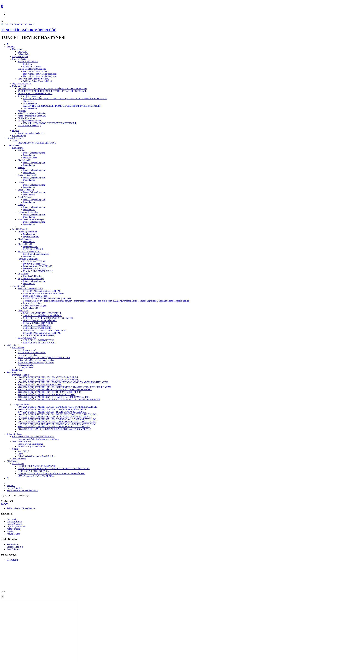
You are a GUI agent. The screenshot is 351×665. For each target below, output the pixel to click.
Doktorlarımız (29, 155)
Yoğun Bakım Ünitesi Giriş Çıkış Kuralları (36, 360)
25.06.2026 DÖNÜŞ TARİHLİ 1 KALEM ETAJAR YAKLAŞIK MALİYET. (52, 409)
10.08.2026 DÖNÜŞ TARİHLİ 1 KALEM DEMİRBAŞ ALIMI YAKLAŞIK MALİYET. (57, 407)
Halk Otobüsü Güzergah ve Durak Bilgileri (36, 456)
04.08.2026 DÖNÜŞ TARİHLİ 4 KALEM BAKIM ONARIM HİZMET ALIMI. (53, 397)
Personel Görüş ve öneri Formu (31, 446)
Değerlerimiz (23, 54)
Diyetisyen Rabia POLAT (34, 269)
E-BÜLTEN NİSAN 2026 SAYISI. (33, 471)
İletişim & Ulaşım (14, 434)
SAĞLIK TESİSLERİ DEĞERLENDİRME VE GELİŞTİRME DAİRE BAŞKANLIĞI (62, 106)
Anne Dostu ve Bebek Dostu (30, 288)
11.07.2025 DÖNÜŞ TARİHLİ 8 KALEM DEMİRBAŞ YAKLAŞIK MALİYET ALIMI (57, 424)
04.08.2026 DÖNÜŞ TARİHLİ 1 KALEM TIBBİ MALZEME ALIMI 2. (50, 392)
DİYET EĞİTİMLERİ (33, 249)
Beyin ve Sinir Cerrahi (27, 175)
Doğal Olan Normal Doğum (35, 296)
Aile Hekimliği (24, 160)
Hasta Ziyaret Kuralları (27, 355)
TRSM (15, 140)
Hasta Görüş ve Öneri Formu (30, 444)
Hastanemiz (17, 49)
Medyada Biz (18, 463)
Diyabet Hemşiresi (31, 236)
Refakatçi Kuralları (26, 365)
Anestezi (21, 167)
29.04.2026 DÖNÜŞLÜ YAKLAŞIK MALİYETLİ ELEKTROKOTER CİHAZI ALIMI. (57, 414)
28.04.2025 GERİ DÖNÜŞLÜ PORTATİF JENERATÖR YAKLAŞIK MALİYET (54, 429)
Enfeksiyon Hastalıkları (28, 212)
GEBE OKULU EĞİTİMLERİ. (37, 325)
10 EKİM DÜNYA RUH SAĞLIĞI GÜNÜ (37, 143)
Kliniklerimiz (17, 148)
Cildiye (21, 182)
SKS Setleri (28, 101)
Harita (20, 454)
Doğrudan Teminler (20, 375)
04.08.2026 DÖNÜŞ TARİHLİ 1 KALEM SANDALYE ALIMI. (46, 394)
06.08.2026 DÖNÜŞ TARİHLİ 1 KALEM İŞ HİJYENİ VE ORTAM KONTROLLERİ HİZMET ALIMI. (64, 387)
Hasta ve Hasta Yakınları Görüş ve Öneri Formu (33, 436)
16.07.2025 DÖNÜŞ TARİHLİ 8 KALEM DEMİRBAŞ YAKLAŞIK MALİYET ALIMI (57, 421)
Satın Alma (11, 372)
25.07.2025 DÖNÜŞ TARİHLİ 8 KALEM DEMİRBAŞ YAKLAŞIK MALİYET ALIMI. (57, 419)
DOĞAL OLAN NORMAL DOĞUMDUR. (42, 313)
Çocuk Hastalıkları (26, 190)
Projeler (15, 130)
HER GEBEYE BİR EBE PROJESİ (39, 343)
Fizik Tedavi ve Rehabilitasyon (31, 219)
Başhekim (27, 64)
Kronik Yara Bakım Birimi (29, 251)
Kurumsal (11, 47)
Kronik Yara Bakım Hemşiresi (36, 254)
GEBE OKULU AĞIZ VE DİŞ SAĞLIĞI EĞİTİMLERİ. (48, 318)
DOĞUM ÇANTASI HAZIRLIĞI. (38, 323)
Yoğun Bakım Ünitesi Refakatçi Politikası (36, 362)
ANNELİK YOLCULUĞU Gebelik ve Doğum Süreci (47, 298)
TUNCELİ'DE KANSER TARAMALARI (37, 466)
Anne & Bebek (18, 286)
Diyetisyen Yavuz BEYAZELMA (37, 266)
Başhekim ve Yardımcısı (28, 61)
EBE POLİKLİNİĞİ (27, 338)
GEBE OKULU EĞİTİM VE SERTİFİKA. (42, 315)
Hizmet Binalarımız (15, 138)
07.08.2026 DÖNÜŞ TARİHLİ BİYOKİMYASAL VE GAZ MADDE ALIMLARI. (55, 389)
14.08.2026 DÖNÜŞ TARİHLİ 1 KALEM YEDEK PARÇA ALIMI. (48, 377)
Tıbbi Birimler (13, 145)
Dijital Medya (13, 461)
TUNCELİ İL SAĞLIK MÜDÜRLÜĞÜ (28, 30)
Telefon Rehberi (19, 458)
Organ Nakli (23, 273)
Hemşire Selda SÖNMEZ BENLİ (38, 271)
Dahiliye (21, 204)
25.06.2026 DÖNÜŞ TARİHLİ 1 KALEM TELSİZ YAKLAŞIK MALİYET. (52, 412)
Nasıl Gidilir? (23, 451)
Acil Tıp (21, 150)
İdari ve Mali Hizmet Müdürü (36, 71)
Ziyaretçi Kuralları (25, 367)
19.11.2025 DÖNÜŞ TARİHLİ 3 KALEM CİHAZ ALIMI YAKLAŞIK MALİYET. (55, 417)
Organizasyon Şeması (21, 84)
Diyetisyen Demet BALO (34, 264)
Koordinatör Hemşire (32, 276)
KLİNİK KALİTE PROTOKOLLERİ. (35, 93)
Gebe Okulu (23, 310)
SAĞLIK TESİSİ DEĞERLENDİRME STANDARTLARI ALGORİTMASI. (52, 91)
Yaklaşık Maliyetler (20, 404)
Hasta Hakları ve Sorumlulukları (32, 352)
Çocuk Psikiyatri (25, 197)
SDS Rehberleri (30, 108)
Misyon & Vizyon (20, 56)
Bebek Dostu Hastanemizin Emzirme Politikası (43, 293)
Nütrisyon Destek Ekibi (28, 259)
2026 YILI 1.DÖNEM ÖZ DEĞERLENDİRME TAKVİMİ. (49, 123)
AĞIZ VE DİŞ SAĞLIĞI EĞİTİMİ (38, 335)
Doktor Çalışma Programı (34, 153)
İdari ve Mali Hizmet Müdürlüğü (32, 69)
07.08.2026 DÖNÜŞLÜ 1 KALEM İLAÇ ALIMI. (40, 384)
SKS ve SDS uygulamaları (29, 96)
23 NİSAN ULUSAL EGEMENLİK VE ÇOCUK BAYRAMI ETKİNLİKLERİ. (54, 468)
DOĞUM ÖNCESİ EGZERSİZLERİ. (40, 320)
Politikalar (22, 111)
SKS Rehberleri (30, 103)
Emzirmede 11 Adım (32, 303)
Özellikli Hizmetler (20, 229)
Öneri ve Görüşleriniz (21, 441)
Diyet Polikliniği (25, 244)
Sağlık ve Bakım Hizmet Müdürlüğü (33, 79)
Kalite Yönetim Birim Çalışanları (32, 113)
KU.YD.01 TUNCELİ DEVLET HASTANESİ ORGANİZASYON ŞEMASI (52, 88)
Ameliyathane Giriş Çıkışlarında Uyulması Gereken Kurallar (44, 357)
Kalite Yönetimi (19, 86)
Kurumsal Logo (19, 135)
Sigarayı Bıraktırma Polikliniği (31, 278)
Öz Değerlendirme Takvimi (29, 121)
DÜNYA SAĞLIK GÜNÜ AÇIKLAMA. (36, 476)
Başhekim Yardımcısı (32, 66)
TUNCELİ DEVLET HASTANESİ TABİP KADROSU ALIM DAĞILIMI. (51, 473)
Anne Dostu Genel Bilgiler (34, 306)
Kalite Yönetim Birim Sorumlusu (32, 116)
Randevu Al (17, 370)
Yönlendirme (12, 345)
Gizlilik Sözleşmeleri (27, 118)
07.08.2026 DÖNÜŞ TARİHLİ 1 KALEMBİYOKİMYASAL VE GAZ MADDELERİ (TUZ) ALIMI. (63, 382)
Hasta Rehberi (18, 347)
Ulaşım (15, 449)
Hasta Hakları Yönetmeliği (29, 125)
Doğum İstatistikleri (31, 308)
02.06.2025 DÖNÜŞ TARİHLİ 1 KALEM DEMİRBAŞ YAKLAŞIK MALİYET (54, 426)
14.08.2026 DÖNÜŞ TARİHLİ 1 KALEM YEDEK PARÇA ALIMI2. (49, 380)
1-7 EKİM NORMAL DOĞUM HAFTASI (42, 291)
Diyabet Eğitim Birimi (27, 232)
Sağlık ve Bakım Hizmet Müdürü (37, 81)
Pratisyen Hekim (30, 158)
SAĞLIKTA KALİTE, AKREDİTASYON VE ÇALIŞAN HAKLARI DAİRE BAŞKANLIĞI (65, 98)
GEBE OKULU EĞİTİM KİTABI (38, 340)
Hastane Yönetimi (20, 59)
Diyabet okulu (29, 234)
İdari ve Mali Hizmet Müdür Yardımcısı (40, 74)
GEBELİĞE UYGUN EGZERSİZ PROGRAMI (44, 330)
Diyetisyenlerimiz (30, 246)
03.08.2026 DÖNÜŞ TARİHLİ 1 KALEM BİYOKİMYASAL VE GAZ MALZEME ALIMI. (59, 399)
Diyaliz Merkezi (25, 239)
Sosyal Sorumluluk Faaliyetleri (31, 133)
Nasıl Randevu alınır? (27, 350)
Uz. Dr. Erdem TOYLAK (34, 261)
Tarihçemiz (22, 51)
